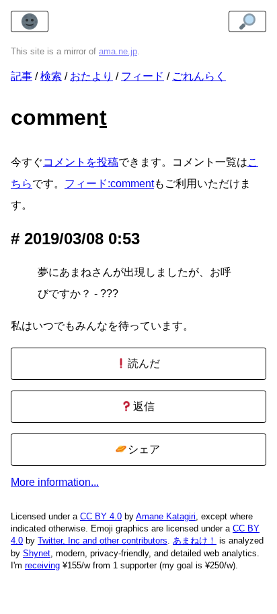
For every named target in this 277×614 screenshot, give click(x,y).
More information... (55, 482)
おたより (91, 76)
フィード (142, 76)
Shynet (36, 553)
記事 (21, 76)
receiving (42, 565)
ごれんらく (199, 76)
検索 (51, 76)
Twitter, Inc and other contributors (102, 540)
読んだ (142, 363)
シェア (142, 449)
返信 (142, 406)
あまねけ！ (194, 540)
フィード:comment (109, 183)
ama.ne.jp (118, 51)
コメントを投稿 (80, 162)
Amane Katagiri (166, 516)
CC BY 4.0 (101, 516)
